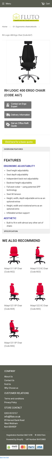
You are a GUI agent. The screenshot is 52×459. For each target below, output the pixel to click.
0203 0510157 (10, 413)
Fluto (43, 435)
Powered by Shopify (14, 439)
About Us (8, 376)
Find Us (7, 384)
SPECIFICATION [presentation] (11, 231)
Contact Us (9, 380)
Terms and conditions (14, 398)
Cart (47, 3)
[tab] (26, 149)
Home (4, 27)
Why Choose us (11, 388)
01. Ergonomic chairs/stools (24, 27)
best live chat (4, 457)
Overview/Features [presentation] (13, 149)
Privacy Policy (10, 402)
